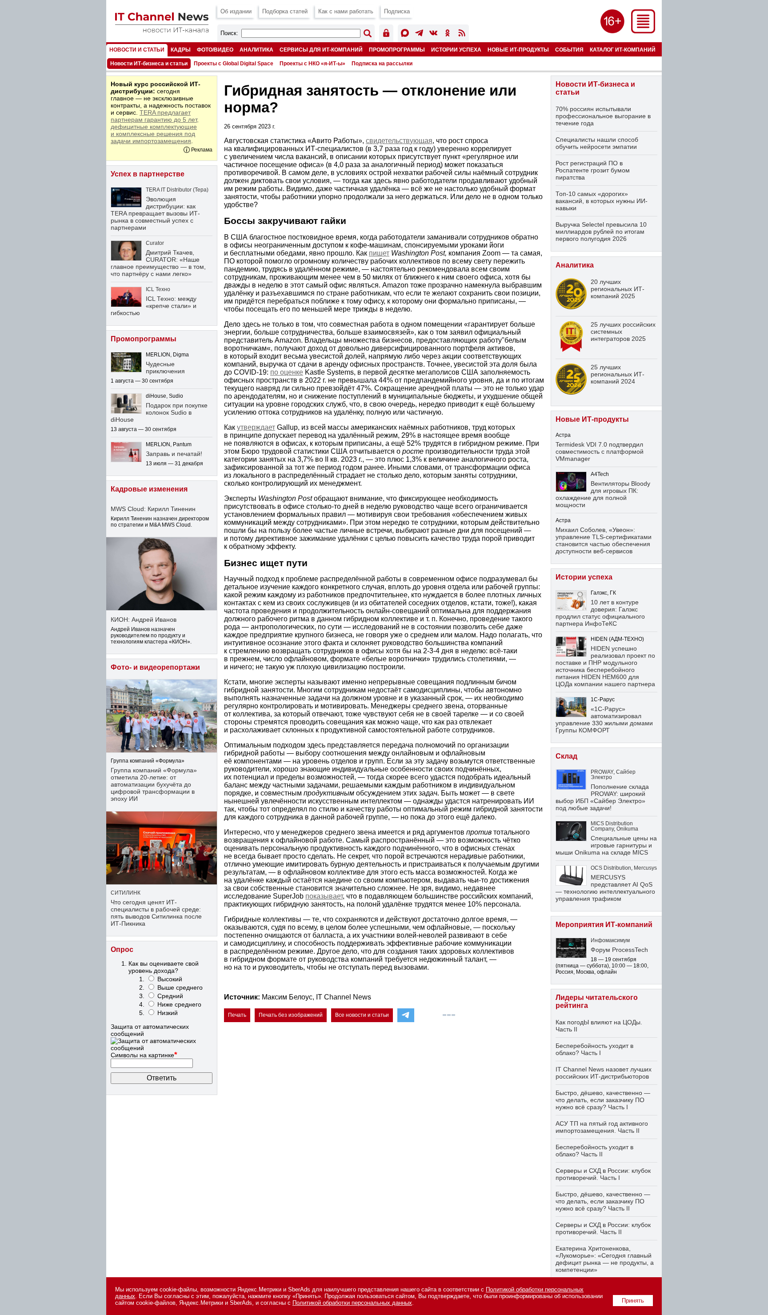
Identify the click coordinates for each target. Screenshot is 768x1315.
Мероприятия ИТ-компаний (604, 924)
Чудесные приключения (165, 367)
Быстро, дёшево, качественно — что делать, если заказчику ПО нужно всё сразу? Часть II (603, 1201)
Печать (237, 1015)
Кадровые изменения (149, 489)
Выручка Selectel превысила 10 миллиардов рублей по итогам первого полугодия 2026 (601, 231)
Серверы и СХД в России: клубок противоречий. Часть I (603, 1174)
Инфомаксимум (610, 940)
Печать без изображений (291, 1015)
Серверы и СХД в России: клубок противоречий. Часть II (603, 1228)
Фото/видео (215, 49)
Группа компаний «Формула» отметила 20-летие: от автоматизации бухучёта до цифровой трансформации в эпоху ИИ (154, 784)
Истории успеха (456, 49)
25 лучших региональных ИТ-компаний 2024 (617, 374)
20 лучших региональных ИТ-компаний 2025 (617, 289)
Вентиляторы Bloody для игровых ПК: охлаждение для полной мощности (603, 494)
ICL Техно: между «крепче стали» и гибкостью (153, 305)
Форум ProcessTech (619, 949)
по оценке (286, 372)
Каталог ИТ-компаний (623, 49)
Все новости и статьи (362, 1015)
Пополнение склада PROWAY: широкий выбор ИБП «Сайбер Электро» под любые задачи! (602, 797)
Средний (170, 995)
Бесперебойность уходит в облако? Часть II (594, 1150)
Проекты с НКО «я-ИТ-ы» (312, 63)
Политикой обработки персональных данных (352, 1302)
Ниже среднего (179, 1004)
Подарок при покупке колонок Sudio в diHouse (159, 412)
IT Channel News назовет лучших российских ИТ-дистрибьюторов (604, 1073)
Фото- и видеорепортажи (155, 667)
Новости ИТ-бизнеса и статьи (149, 63)
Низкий (167, 1012)
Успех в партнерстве (147, 174)
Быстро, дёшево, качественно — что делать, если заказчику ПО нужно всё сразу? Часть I (603, 1100)
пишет (379, 253)
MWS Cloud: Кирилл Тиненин (153, 508)
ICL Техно (158, 289)
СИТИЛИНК (125, 892)
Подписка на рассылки (382, 63)
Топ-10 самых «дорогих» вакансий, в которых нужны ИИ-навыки (602, 201)
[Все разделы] (643, 31)
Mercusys (645, 868)
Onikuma (627, 828)
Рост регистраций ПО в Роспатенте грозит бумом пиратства (593, 170)
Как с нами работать (345, 11)
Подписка (397, 11)
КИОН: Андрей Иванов (143, 619)
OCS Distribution (611, 868)
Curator (155, 243)
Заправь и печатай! (174, 453)
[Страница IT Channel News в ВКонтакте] (433, 34)
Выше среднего (180, 987)
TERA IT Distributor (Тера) (177, 189)
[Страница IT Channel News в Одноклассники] (448, 34)
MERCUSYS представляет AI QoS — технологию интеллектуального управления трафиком (605, 888)
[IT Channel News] (161, 30)
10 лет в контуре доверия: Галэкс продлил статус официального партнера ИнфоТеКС (600, 613)
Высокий (169, 979)
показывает (324, 896)
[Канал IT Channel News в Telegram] (419, 34)
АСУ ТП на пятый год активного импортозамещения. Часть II (602, 1127)
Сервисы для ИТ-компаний (321, 49)
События (569, 49)
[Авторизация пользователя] (386, 34)
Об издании (236, 11)
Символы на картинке (144, 1055)
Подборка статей (285, 11)
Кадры (181, 49)
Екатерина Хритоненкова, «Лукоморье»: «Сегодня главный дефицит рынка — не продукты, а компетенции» (605, 1259)
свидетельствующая (399, 140)
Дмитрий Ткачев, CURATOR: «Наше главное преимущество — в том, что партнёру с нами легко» (158, 263)
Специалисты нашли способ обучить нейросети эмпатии (597, 143)
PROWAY (602, 772)
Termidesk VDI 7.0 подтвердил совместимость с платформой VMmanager (600, 451)
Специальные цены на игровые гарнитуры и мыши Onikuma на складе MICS (606, 845)
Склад (566, 756)
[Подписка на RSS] (462, 34)
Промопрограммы (397, 49)
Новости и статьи (136, 49)
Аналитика (256, 49)
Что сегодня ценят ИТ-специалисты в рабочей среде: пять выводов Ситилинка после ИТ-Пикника (156, 913)
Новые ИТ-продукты (518, 49)
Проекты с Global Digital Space (233, 63)
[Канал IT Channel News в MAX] (405, 34)
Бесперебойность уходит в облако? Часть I (594, 1049)
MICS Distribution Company (612, 826)
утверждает (256, 427)
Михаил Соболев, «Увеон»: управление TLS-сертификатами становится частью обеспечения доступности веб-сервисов (604, 540)
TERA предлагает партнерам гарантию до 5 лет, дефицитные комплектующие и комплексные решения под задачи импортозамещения (155, 126)
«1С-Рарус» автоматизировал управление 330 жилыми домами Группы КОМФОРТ (604, 719)
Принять (633, 1300)
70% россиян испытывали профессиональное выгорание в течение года (603, 116)
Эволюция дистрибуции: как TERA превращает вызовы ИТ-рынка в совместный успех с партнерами (155, 213)
